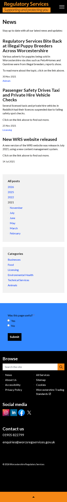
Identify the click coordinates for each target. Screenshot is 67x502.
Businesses (14, 259)
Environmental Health (20, 275)
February (15, 233)
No (13, 325)
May (12, 223)
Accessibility (12, 384)
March (14, 228)
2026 (11, 186)
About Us (10, 379)
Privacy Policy (13, 389)
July (12, 212)
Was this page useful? (21, 315)
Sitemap (41, 379)
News (8, 374)
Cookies (41, 384)
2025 (11, 192)
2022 (11, 197)
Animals (6, 80)
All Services (43, 374)
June (12, 218)
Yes (13, 320)
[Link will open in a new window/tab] (6, 412)
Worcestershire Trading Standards (50, 391)
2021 (11, 202)
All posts (14, 181)
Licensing (7, 130)
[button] (61, 366)
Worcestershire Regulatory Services (27, 6)
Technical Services (18, 280)
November (16, 207)
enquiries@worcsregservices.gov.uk (29, 442)
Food (11, 264)
